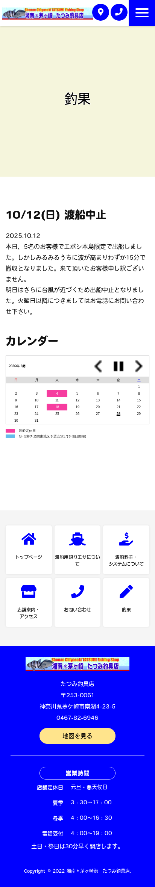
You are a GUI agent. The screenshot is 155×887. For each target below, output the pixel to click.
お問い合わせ (77, 609)
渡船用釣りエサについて (77, 560)
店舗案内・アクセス (28, 613)
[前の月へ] (98, 366)
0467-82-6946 (77, 718)
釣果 (126, 609)
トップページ (28, 557)
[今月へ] (118, 366)
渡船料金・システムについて (126, 560)
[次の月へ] (139, 366)
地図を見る (77, 737)
